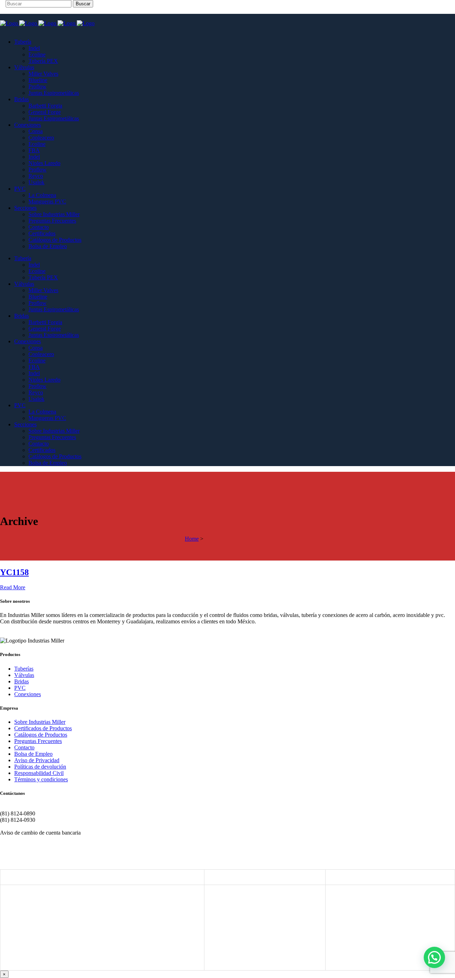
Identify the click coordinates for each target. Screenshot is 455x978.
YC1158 (14, 572)
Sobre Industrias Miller (39, 722)
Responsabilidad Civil (39, 773)
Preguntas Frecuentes (38, 741)
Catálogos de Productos (40, 735)
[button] (434, 957)
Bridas (21, 681)
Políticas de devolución (40, 767)
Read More (12, 587)
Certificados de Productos (43, 728)
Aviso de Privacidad (36, 760)
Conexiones (27, 694)
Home (192, 539)
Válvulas (24, 675)
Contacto (24, 747)
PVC (20, 688)
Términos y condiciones (41, 779)
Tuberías (23, 669)
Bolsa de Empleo (33, 754)
